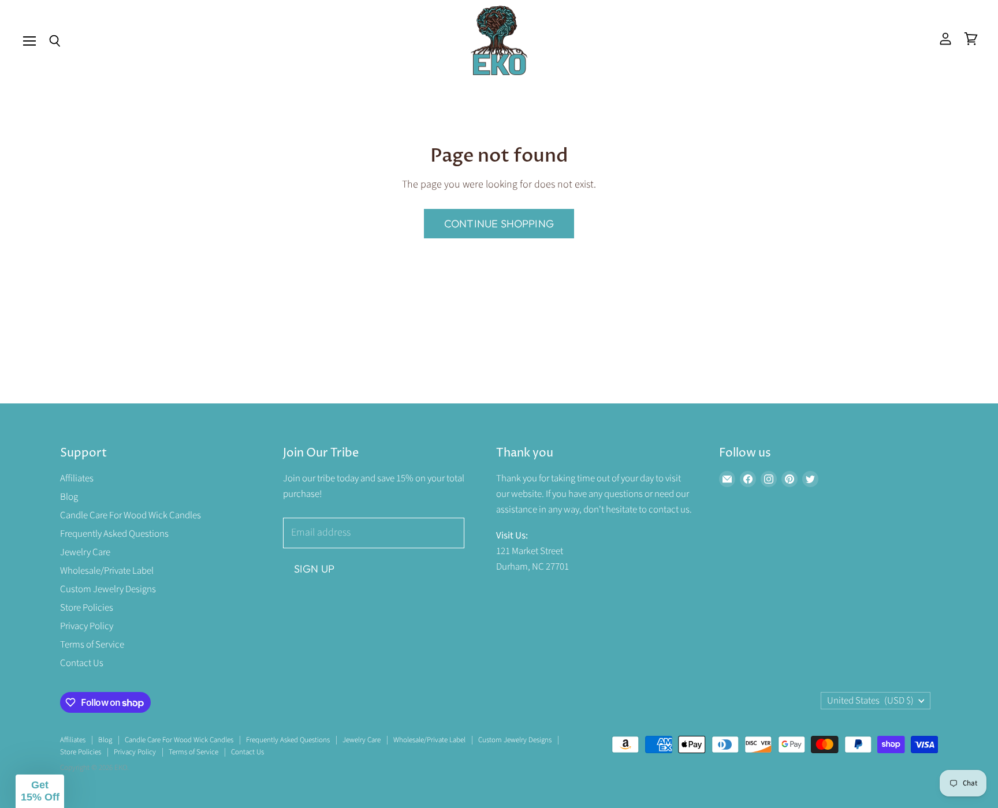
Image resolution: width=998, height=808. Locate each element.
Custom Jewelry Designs (108, 589)
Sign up (314, 568)
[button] (40, 791)
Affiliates (77, 478)
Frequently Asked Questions (114, 534)
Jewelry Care (85, 552)
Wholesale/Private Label (107, 571)
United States (870, 701)
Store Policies (86, 608)
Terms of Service (92, 645)
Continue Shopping (499, 223)
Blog (69, 497)
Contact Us (81, 663)
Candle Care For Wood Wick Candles (130, 515)
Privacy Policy (86, 626)
